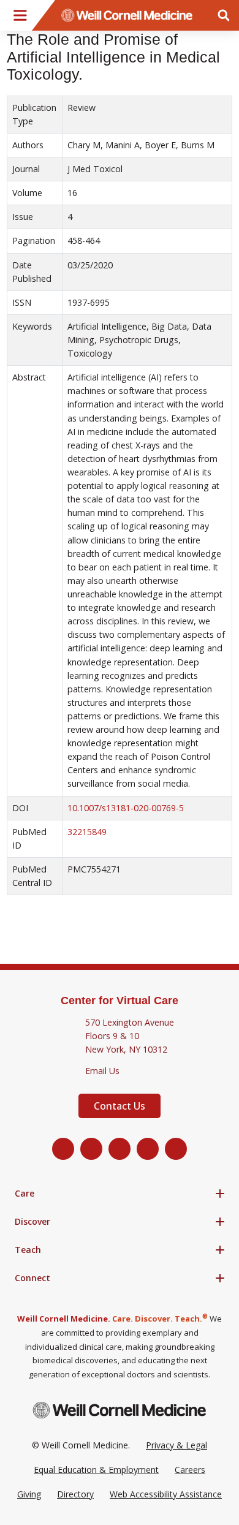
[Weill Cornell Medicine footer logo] (119, 1410)
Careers (190, 1469)
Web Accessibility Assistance (166, 1494)
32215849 (87, 832)
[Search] (223, 15)
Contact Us (119, 1106)
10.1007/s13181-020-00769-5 (125, 808)
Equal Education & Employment (96, 1469)
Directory (75, 1494)
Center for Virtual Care (119, 1000)
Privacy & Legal (176, 1445)
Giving (29, 1494)
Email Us (102, 1071)
